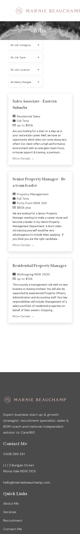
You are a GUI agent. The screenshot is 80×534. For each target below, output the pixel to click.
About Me (11, 503)
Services (9, 512)
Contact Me (12, 529)
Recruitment (12, 520)
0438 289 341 (14, 454)
